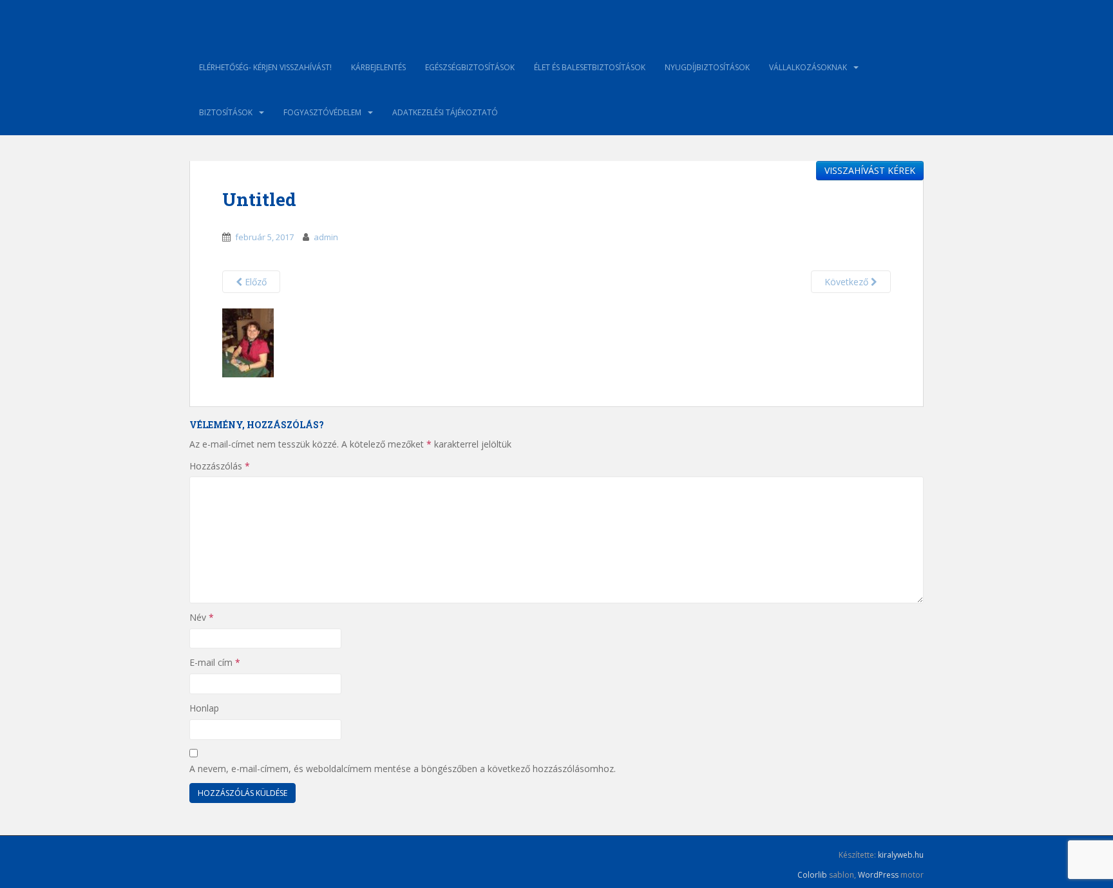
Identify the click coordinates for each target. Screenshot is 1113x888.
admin (326, 237)
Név (201, 617)
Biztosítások (225, 112)
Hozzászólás (219, 466)
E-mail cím (214, 662)
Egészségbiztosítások (470, 67)
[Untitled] (248, 342)
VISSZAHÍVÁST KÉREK (869, 170)
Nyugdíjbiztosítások (707, 67)
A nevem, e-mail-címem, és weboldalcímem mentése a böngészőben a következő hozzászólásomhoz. (402, 768)
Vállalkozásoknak (808, 67)
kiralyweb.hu (901, 854)
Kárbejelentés (378, 67)
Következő (847, 282)
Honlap (204, 708)
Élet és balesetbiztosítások (589, 67)
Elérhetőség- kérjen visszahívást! (265, 67)
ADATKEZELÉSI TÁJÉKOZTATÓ (445, 112)
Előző (254, 282)
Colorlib (812, 874)
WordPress (878, 874)
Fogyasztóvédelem (322, 112)
